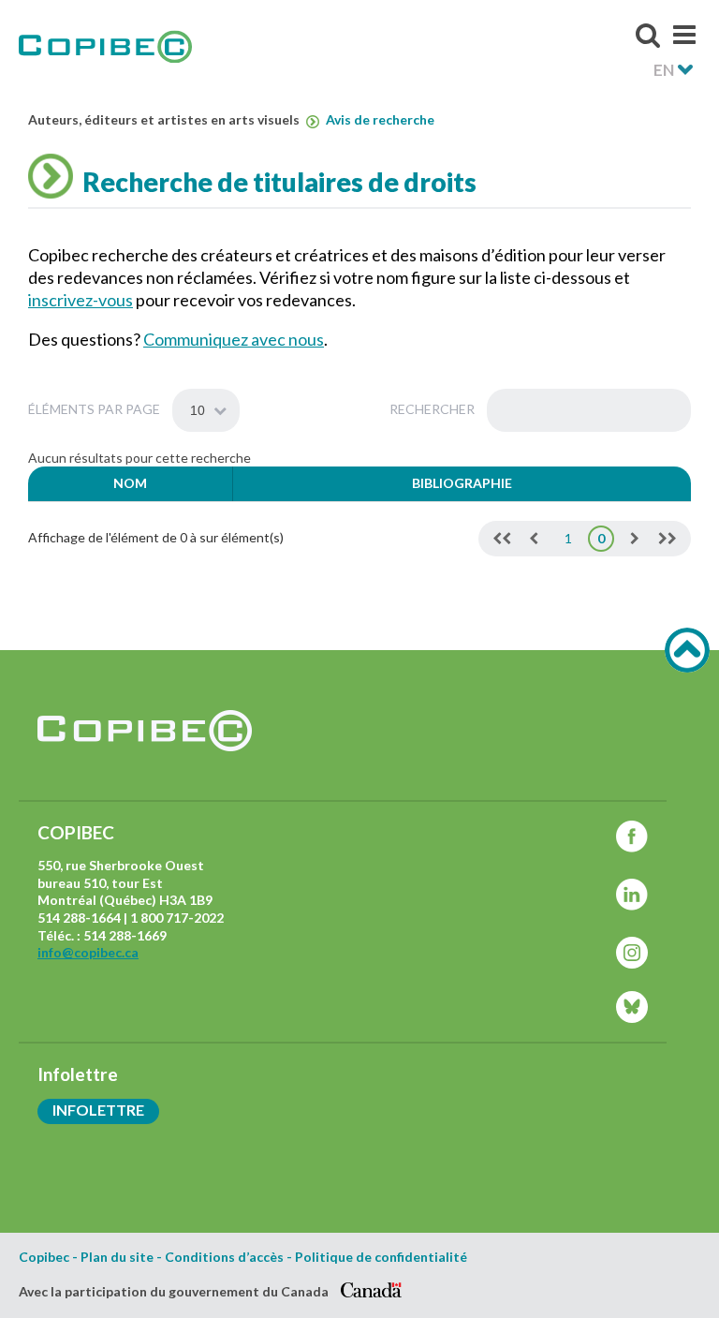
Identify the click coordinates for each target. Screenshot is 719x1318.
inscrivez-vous (80, 299)
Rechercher (433, 409)
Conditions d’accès (224, 1257)
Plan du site (117, 1257)
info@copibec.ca (88, 952)
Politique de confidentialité (381, 1257)
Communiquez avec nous (233, 339)
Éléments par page (95, 409)
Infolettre (98, 1109)
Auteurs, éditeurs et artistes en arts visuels (165, 119)
